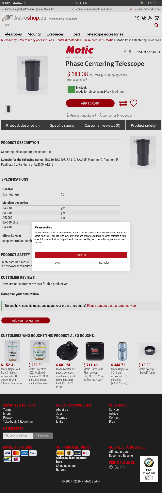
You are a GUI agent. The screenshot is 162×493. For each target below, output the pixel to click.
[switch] (149, 478)
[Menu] (155, 458)
